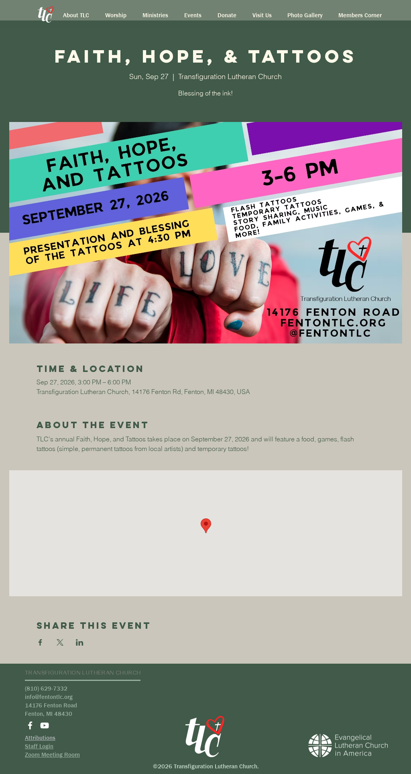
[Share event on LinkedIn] (79, 642)
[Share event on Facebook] (40, 642)
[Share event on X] (60, 642)
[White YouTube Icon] (44, 725)
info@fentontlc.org (49, 697)
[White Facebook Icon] (30, 725)
